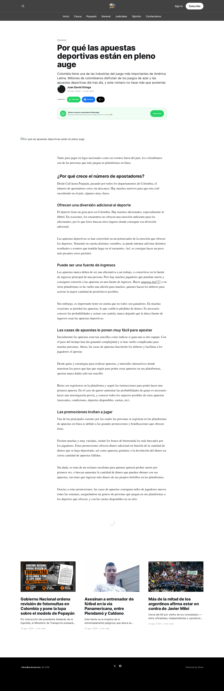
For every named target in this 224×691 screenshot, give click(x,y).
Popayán (91, 16)
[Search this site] (23, 6)
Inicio (66, 16)
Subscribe (194, 6)
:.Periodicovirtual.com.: (31, 667)
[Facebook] (120, 666)
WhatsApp (75, 99)
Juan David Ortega (79, 87)
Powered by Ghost (194, 667)
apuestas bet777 (151, 282)
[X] (115, 666)
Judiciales (121, 16)
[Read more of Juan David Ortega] (61, 89)
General (105, 16)
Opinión (136, 16)
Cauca (78, 16)
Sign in (179, 6)
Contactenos (153, 16)
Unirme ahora (157, 113)
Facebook (90, 99)
